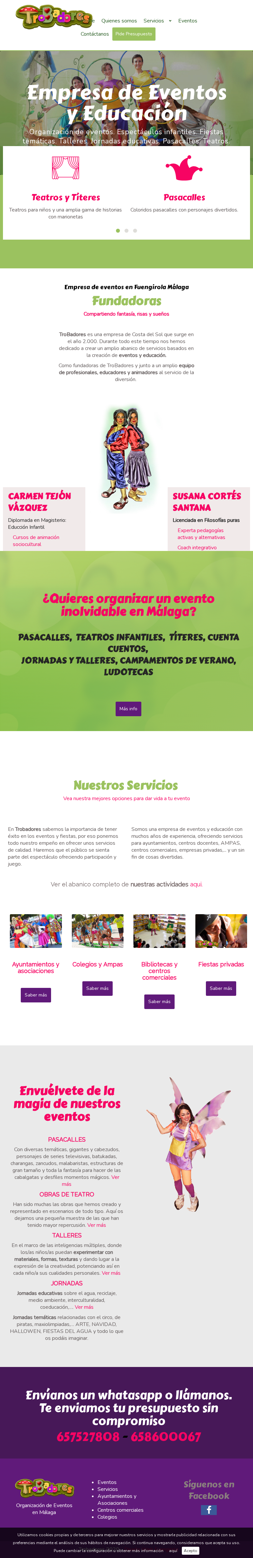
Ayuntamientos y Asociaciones (117, 1500)
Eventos (107, 1482)
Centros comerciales (121, 1510)
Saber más (36, 995)
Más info (128, 709)
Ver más (96, 1225)
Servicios (108, 1489)
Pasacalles (184, 197)
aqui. (196, 884)
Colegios (107, 1517)
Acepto (190, 1550)
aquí (173, 1550)
